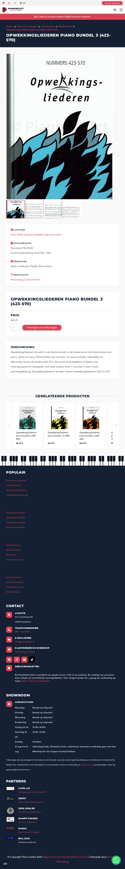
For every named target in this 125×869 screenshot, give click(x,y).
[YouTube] (24, 660)
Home (9, 26)
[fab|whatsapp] (15, 3)
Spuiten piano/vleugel (15, 527)
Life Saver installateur (27, 822)
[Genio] (12, 799)
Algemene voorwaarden (57, 857)
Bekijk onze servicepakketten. (35, 680)
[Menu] (121, 10)
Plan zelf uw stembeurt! (16, 480)
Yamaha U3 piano (13, 550)
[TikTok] (32, 660)
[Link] (13, 10)
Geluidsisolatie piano (15, 587)
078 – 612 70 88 (22, 631)
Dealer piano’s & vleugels (28, 832)
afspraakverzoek (86, 765)
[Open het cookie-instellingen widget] (5, 863)
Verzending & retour (25, 651)
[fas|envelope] (3, 3)
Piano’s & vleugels (27, 26)
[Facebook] (9, 660)
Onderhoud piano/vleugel (17, 495)
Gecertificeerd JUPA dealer (29, 812)
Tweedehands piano (14, 559)
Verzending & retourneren (25, 279)
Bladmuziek (65, 26)
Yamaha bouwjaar (13, 577)
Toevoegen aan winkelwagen (42, 327)
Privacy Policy (80, 857)
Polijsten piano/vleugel (15, 522)
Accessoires (47, 26)
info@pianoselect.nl (24, 641)
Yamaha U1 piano (13, 545)
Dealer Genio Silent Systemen (30, 802)
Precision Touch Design (15, 512)
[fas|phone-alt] (9, 3)
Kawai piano (11, 554)
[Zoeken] (115, 10)
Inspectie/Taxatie (13, 485)
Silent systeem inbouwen (16, 490)
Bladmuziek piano (13, 592)
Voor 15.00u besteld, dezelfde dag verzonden (36, 234)
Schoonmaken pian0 (14, 582)
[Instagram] (17, 660)
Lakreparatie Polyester (15, 517)
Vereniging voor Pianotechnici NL (32, 792)
